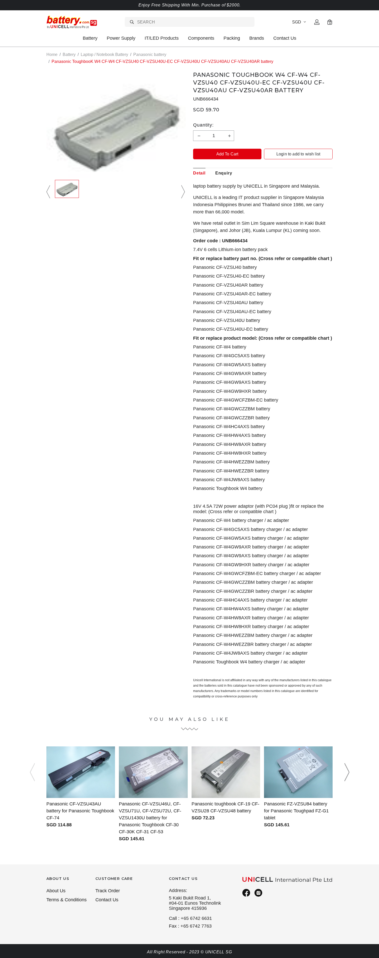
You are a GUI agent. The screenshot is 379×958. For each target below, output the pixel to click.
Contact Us (284, 38)
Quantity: (203, 125)
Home (51, 54)
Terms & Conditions (66, 899)
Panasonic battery (149, 54)
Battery (90, 38)
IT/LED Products (162, 38)
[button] (49, 192)
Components (201, 38)
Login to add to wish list (298, 154)
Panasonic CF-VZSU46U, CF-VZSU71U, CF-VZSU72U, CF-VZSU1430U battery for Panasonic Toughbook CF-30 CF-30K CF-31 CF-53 (150, 817)
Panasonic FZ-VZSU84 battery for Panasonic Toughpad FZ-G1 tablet (296, 810)
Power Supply (121, 38)
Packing (232, 38)
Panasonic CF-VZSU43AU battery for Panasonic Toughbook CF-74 (80, 810)
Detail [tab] (199, 173)
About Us (55, 890)
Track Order (107, 890)
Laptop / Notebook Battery (104, 54)
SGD (296, 22)
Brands (256, 38)
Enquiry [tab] (223, 173)
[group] (67, 192)
